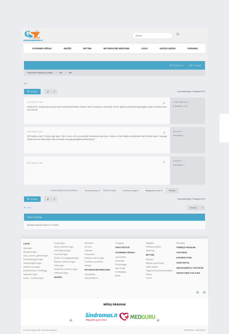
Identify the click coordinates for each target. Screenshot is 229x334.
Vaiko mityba (152, 266)
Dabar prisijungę (34, 217)
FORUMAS (192, 48)
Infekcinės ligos (61, 272)
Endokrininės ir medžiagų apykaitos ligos (35, 272)
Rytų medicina (91, 278)
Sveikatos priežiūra (94, 261)
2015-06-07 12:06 (34, 131)
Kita (60, 72)
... (25, 82)
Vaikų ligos (59, 265)
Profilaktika (120, 271)
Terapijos (119, 243)
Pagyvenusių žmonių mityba (159, 270)
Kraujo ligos (59, 243)
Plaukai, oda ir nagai (94, 257)
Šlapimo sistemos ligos (64, 261)
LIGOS (144, 48)
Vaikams (89, 250)
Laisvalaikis (120, 257)
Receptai (181, 243)
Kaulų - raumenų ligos (33, 278)
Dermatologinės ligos (33, 259)
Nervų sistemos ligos (64, 246)
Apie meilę (120, 268)
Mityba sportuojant (155, 263)
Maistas (149, 259)
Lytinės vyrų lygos (31, 266)
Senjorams (90, 254)
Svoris (149, 278)
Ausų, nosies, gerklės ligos (35, 255)
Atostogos (120, 260)
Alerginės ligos (30, 251)
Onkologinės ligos (62, 250)
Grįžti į (29, 207)
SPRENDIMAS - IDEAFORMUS (195, 330)
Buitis (117, 275)
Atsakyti (34, 91)
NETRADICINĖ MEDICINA (116, 48)
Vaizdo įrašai (168, 48)
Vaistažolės (90, 274)
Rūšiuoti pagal (109, 190)
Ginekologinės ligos (32, 263)
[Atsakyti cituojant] (164, 103)
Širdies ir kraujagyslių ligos (66, 257)
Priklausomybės (153, 246)
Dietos (149, 274)
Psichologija (120, 264)
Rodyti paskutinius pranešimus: (64, 190)
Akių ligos (27, 248)
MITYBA (87, 48)
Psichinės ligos (61, 254)
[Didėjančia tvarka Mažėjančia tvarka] (154, 190)
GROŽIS (67, 48)
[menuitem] (195, 65)
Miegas (88, 265)
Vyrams (88, 246)
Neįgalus (150, 243)
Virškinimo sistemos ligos (66, 269)
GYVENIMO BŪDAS (42, 48)
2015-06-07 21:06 (34, 102)
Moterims (89, 243)
